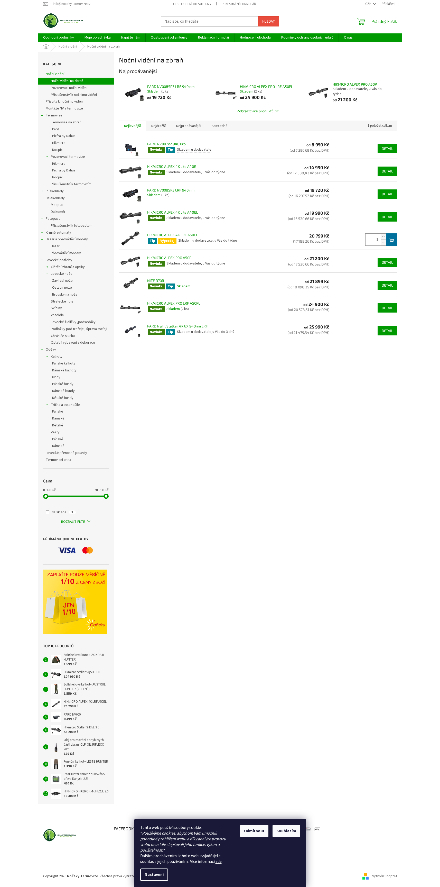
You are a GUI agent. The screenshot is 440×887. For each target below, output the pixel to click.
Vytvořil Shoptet (384, 876)
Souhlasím (286, 831)
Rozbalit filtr (73, 521)
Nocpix (57, 149)
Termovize (54, 115)
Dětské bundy (62, 397)
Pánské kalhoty (63, 363)
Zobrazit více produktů (255, 111)
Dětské (57, 425)
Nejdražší (158, 126)
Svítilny (56, 308)
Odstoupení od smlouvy (192, 4)
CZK (368, 4)
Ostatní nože (62, 287)
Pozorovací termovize (68, 156)
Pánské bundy (62, 384)
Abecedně (220, 126)
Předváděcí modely (66, 253)
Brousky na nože (65, 294)
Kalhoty (56, 356)
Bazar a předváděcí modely (67, 239)
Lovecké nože (61, 273)
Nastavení (154, 874)
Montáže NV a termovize (64, 108)
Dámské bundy (63, 391)
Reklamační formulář (239, 4)
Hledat (268, 21)
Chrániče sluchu (63, 336)
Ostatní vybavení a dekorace (73, 342)
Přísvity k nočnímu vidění (64, 101)
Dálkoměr (58, 211)
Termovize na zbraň (66, 122)
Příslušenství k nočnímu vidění (74, 94)
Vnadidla (57, 315)
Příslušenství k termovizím (71, 184)
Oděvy (51, 349)
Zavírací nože (62, 280)
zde (219, 861)
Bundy (55, 377)
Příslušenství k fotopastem (71, 225)
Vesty (55, 432)
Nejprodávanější (188, 126)
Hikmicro (58, 142)
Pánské (57, 411)
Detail (387, 148)
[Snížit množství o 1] (383, 242)
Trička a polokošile (65, 404)
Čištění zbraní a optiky (68, 267)
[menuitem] (58, 37)
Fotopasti (53, 218)
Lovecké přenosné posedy (66, 452)
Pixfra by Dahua (64, 136)
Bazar (55, 246)
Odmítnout (254, 831)
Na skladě (62, 512)
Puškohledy (55, 191)
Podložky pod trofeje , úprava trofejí (79, 329)
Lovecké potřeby (59, 260)
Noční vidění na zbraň (67, 81)
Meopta (57, 204)
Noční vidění (55, 74)
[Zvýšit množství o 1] (383, 237)
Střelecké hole (62, 301)
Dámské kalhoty (64, 370)
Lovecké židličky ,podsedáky (73, 322)
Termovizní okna (58, 459)
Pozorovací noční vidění (69, 87)
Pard (55, 129)
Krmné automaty (58, 232)
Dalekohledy (55, 198)
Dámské (58, 418)
